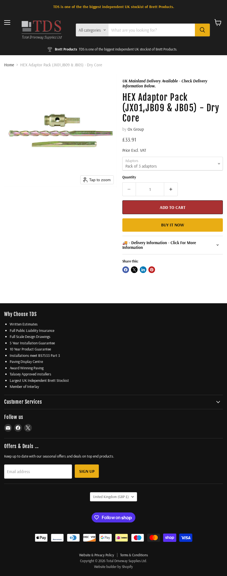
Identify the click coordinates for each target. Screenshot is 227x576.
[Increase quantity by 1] (171, 189)
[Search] (202, 30)
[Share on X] (134, 269)
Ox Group (136, 129)
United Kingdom (111, 496)
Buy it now (172, 225)
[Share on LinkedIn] (143, 269)
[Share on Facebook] (125, 269)
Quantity (129, 177)
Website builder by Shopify (113, 566)
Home (9, 64)
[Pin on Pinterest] (151, 269)
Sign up (86, 471)
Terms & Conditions (134, 555)
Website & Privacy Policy (96, 555)
